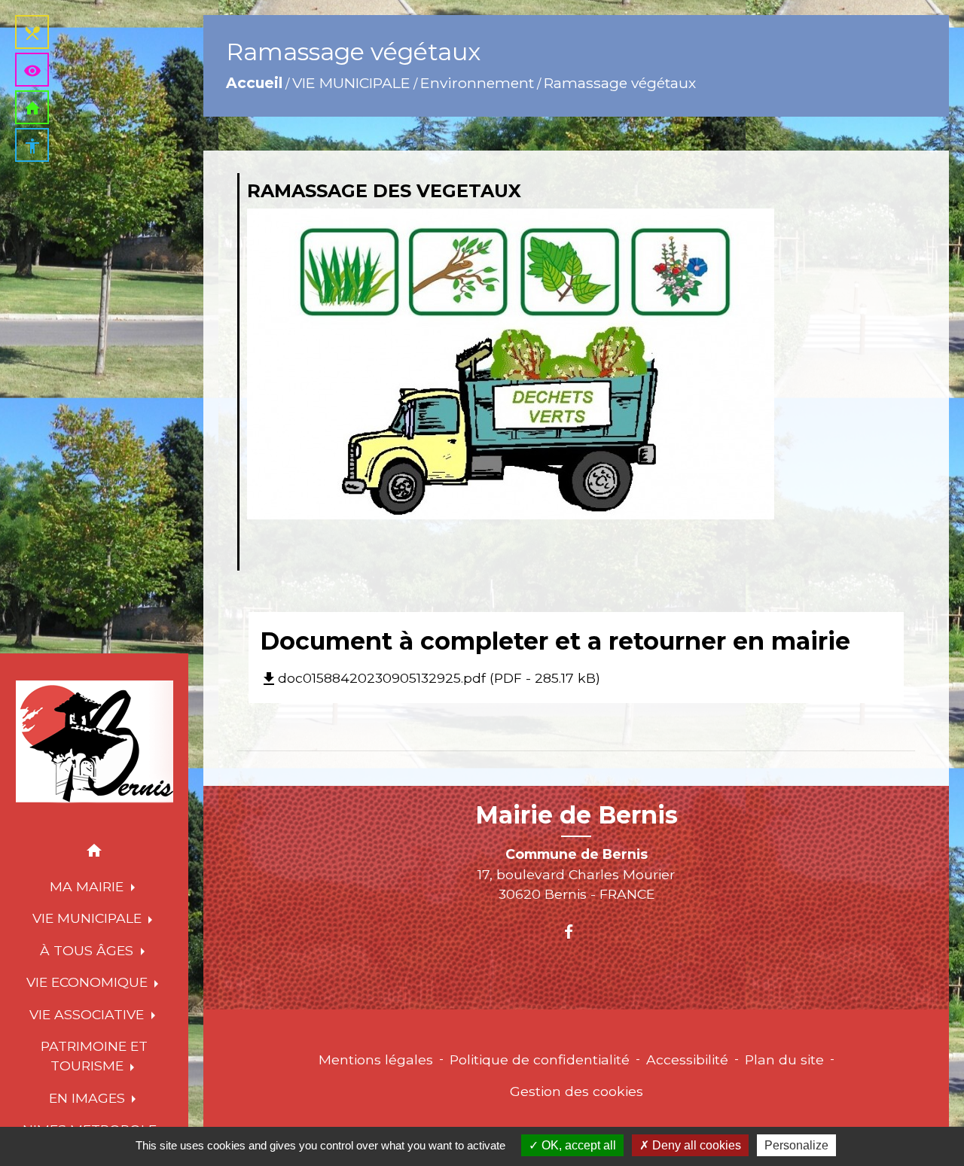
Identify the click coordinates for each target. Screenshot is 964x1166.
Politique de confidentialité (540, 1059)
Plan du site (784, 1059)
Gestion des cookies (576, 1091)
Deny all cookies (695, 1145)
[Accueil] (94, 742)
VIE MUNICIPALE (351, 83)
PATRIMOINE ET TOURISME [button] (94, 1055)
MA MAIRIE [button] (88, 886)
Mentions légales (376, 1059)
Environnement (477, 83)
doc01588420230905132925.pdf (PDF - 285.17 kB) (430, 678)
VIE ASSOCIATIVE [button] (88, 1014)
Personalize (796, 1145)
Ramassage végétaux (620, 83)
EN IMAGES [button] (89, 1098)
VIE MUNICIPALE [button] (88, 918)
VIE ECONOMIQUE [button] (88, 982)
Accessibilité (687, 1059)
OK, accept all (577, 1145)
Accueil (254, 83)
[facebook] (575, 931)
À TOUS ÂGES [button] (88, 950)
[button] (94, 853)
